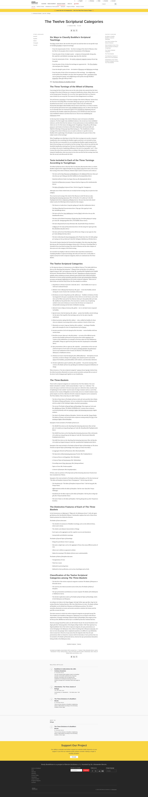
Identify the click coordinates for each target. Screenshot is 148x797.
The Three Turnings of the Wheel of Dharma (111, 42)
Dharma (79, 644)
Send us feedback (36, 768)
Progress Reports (35, 780)
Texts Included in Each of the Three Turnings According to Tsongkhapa (111, 47)
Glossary (92, 1)
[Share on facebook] (71, 30)
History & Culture (80, 6)
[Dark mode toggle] (74, 1)
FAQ (32, 770)
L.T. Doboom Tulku (71, 25)
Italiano (35, 40)
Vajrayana (63, 6)
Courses (106, 1)
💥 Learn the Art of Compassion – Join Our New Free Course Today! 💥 (74, 10)
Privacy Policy (35, 775)
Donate (77, 3)
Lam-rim (33, 6)
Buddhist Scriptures (71, 644)
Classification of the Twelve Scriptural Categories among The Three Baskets (111, 61)
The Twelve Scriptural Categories (110, 51)
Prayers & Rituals (71, 6)
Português (35, 43)
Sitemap (33, 771)
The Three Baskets (109, 53)
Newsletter (34, 777)
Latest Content (35, 778)
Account (113, 1)
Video (98, 1)
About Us (70, 3)
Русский (35, 45)
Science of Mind (40, 6)
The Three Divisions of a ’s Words (64, 82)
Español (35, 38)
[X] (74, 30)
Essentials (44, 3)
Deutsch (35, 36)
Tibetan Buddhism (51, 3)
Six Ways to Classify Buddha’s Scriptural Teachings (109, 38)
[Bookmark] (76, 30)
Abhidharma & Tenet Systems (52, 6)
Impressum (114, 789)
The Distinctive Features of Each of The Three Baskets (111, 56)
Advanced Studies (61, 3)
